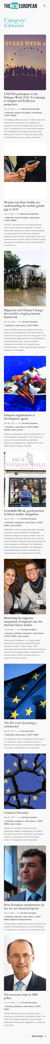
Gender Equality (21, 217)
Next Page (39, 1036)
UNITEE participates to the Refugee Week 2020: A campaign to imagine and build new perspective (24, 99)
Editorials (9, 113)
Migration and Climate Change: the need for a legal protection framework (24, 313)
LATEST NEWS (10, 115)
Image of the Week (22, 113)
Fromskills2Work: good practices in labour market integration (24, 512)
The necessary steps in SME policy (21, 996)
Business (9, 633)
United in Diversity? (16, 812)
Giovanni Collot (27, 731)
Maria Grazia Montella (30, 109)
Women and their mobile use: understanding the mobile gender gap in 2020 (24, 206)
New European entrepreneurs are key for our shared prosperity (24, 906)
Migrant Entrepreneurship (21, 919)
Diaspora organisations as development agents (19, 416)
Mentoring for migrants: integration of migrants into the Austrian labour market (23, 621)
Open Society (17, 430)
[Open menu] (44, 5)
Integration (19, 522)
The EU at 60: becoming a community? (20, 724)
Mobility (7, 430)
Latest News (36, 113)
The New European (30, 322)
